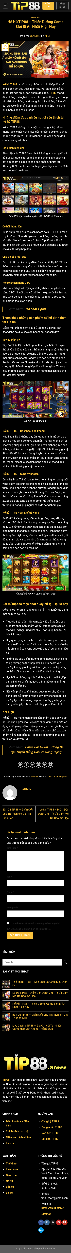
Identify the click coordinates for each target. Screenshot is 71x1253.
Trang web (12, 907)
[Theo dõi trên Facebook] (41, 1222)
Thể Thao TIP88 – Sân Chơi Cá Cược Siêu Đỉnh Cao (39, 983)
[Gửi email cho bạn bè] (38, 765)
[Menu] (5, 5)
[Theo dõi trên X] (53, 1222)
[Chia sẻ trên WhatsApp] (20, 765)
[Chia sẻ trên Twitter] (32, 765)
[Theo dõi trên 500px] (41, 1230)
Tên (9, 876)
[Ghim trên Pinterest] (44, 765)
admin (48, 36)
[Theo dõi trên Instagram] (47, 1222)
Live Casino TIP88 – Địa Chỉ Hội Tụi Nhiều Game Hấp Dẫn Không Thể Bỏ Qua (37, 1027)
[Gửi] (65, 962)
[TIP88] (25, 6)
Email (10, 892)
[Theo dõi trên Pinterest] (59, 1222)
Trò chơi (35, 17)
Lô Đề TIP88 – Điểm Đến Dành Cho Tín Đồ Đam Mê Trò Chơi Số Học (53, 814)
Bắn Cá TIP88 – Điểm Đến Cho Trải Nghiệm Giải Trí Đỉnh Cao (17, 814)
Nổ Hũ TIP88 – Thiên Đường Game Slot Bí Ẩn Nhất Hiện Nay (38, 1005)
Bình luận (12, 848)
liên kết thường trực (58, 776)
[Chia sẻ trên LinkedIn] (50, 765)
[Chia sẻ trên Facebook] (26, 765)
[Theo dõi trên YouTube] (65, 1222)
